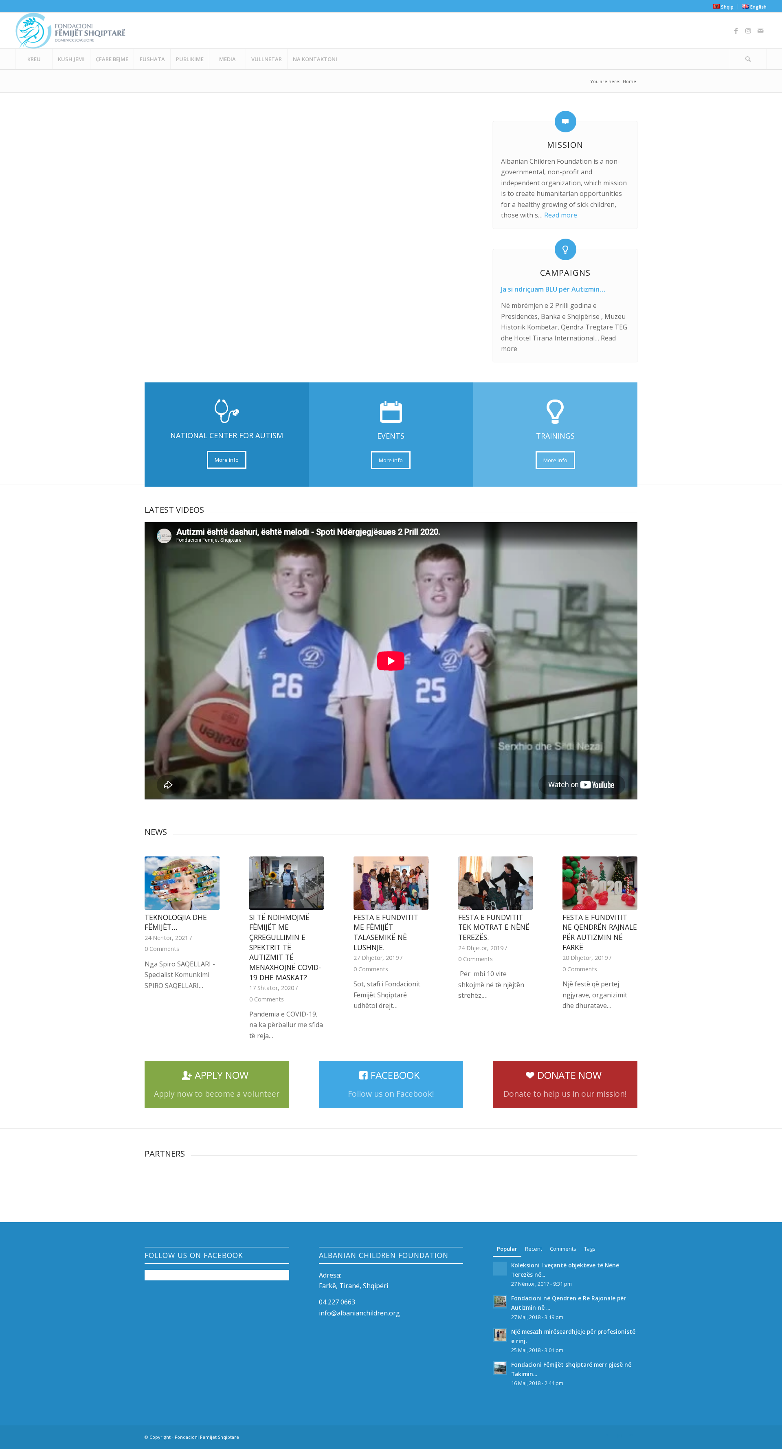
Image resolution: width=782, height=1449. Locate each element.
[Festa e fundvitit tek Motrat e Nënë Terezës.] (495, 883)
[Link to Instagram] (748, 30)
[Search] (748, 59)
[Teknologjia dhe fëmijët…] (182, 883)
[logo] (70, 30)
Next (625, 926)
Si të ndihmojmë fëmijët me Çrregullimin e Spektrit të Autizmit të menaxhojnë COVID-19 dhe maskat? (285, 947)
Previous (157, 926)
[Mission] (565, 121)
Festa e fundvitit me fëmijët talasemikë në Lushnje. (386, 932)
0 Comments (162, 949)
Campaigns (565, 272)
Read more (560, 215)
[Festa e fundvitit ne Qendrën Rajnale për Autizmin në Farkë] (599, 883)
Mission (565, 144)
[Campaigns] (565, 249)
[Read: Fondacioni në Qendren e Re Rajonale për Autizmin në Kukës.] (500, 1301)
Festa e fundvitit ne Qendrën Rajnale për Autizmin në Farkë (599, 932)
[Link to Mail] (760, 30)
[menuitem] (723, 6)
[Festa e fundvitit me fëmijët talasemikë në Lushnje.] (391, 883)
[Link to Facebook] (736, 30)
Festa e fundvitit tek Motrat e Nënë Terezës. (493, 927)
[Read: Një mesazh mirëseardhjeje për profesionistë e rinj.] (500, 1335)
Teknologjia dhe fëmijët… (176, 922)
